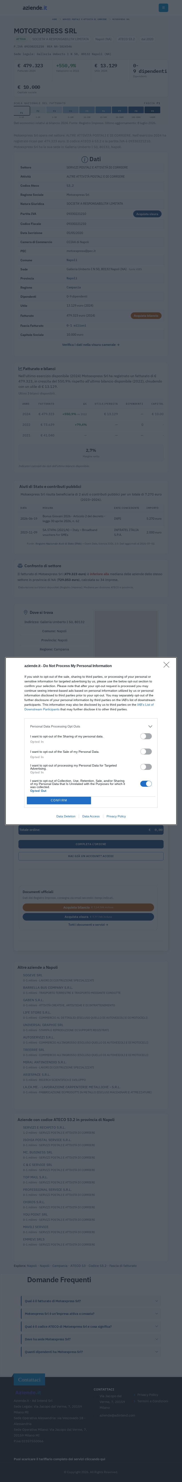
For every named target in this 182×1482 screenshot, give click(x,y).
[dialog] (91, 741)
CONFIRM (59, 800)
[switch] (146, 736)
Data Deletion (65, 816)
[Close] (168, 666)
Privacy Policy (116, 816)
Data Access (91, 816)
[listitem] (91, 726)
